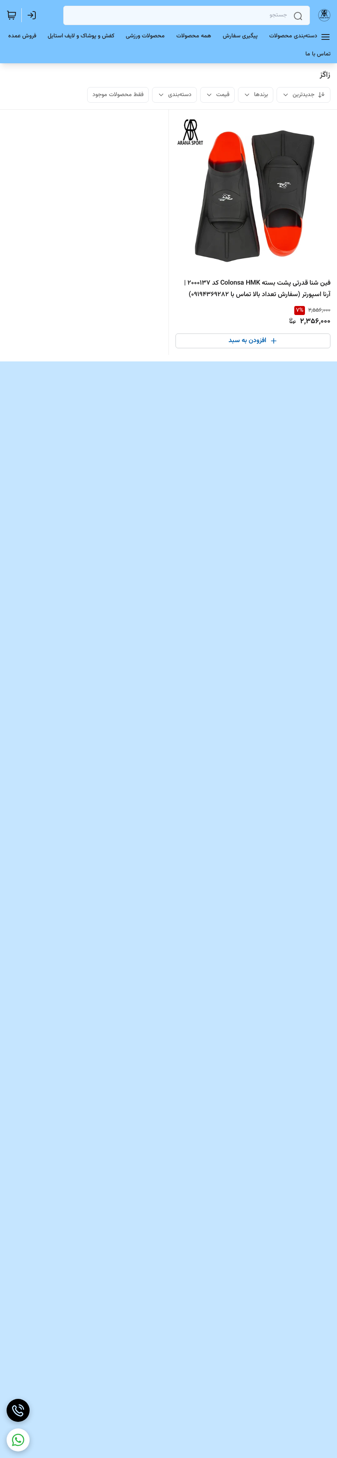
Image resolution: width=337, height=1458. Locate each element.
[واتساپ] (18, 1439)
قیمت (222, 94)
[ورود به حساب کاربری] (33, 15)
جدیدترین (303, 94)
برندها (261, 94)
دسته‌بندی (180, 94)
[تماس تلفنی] (18, 1410)
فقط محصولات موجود (117, 94)
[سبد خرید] (11, 15)
